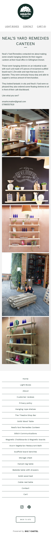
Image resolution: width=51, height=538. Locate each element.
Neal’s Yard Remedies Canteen (25, 427)
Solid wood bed (25, 476)
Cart (26, 494)
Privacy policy (25, 403)
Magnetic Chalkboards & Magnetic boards (25, 439)
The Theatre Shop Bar (25, 415)
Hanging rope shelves (25, 409)
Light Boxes (12, 26)
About (25, 391)
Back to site (25, 519)
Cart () (41, 26)
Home (25, 379)
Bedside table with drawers (25, 470)
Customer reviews (25, 397)
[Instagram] (22, 507)
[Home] (25, 11)
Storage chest (25, 458)
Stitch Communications (25, 433)
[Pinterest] (29, 507)
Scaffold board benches (25, 452)
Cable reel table (25, 482)
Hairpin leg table (25, 464)
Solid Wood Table (25, 421)
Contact (28, 26)
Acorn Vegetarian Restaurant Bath (25, 445)
